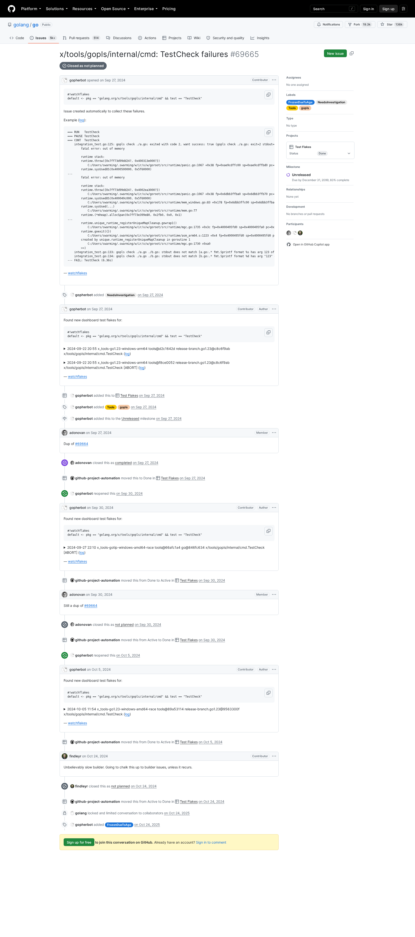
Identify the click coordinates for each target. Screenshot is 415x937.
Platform (29, 8)
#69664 (81, 444)
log (81, 120)
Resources (82, 8)
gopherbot (77, 80)
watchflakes (77, 273)
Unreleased (130, 418)
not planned (124, 624)
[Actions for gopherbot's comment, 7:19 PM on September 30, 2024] (274, 507)
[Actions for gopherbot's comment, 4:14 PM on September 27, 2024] (274, 309)
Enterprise (144, 8)
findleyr (75, 756)
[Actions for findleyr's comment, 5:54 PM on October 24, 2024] (274, 756)
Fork (362, 24)
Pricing (169, 8)
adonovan (77, 433)
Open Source (113, 8)
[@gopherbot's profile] (64, 80)
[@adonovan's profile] (64, 433)
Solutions (55, 8)
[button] (268, 95)
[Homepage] (11, 8)
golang (21, 25)
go (35, 25)
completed (123, 463)
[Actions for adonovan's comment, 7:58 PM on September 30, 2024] (274, 594)
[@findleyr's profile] (64, 756)
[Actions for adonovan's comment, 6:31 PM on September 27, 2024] (274, 432)
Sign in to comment (211, 842)
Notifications (331, 24)
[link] (81, 294)
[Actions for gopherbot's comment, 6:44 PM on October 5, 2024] (274, 669)
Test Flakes (129, 395)
